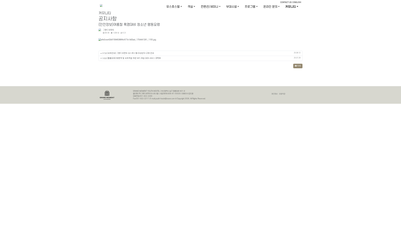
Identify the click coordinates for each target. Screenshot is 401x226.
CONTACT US (286, 2)
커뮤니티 (290, 6)
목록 (299, 66)
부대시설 (231, 6)
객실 (190, 6)
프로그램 (250, 6)
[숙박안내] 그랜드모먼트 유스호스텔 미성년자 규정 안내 (130, 53)
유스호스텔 (173, 6)
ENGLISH (297, 2)
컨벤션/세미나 (209, 6)
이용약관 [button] (282, 94)
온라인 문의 (270, 6)
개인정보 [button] (274, 94)
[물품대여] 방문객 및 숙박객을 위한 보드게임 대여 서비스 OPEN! (134, 58)
